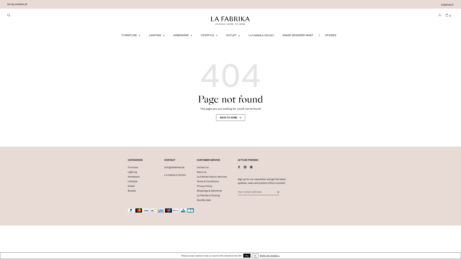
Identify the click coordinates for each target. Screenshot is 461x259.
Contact (447, 4)
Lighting (155, 35)
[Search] (9, 15)
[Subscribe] (277, 192)
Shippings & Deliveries (209, 191)
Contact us (203, 167)
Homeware (181, 35)
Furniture (129, 35)
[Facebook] (239, 167)
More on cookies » (270, 256)
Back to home (228, 117)
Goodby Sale (204, 200)
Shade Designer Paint (297, 35)
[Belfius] (176, 212)
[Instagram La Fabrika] (245, 167)
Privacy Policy (204, 186)
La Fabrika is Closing (208, 195)
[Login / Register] (440, 15)
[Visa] (146, 212)
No (255, 256)
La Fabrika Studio (261, 35)
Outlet (231, 35)
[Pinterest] (251, 167)
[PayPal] (131, 212)
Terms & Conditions (208, 181)
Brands (132, 191)
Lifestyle (207, 35)
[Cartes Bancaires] (190, 212)
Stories (330, 35)
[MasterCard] (138, 212)
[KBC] (183, 212)
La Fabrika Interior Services (212, 177)
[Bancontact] (153, 212)
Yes (247, 256)
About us (202, 172)
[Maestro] (168, 212)
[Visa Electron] (161, 212)
